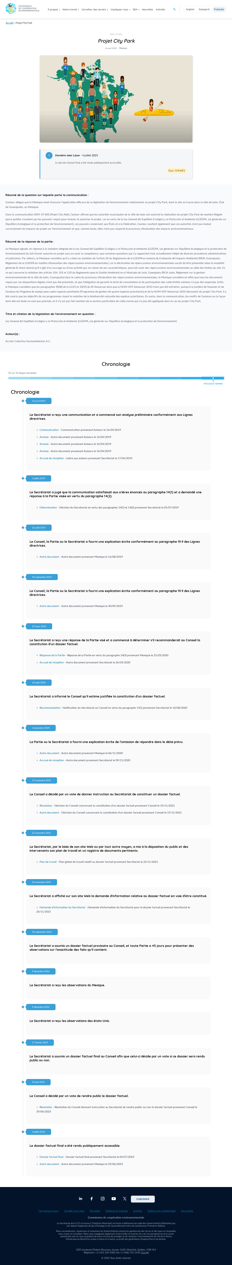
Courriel (145, 1252)
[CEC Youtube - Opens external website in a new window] (113, 1199)
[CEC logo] (22, 9)
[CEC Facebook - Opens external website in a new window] (91, 1199)
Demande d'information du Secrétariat (62, 907)
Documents (187, 1211)
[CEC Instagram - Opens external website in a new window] (102, 1199)
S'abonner (142, 1199)
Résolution (46, 805)
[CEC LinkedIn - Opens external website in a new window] (80, 1199)
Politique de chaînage (116, 1211)
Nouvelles (147, 9)
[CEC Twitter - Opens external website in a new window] (124, 1199)
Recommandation (50, 707)
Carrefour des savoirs (94, 9)
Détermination (48, 507)
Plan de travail (48, 861)
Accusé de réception (52, 458)
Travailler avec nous (74, 1211)
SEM (135, 9)
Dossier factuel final (51, 1156)
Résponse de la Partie (52, 655)
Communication (49, 429)
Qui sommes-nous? (49, 1211)
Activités (160, 9)
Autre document (49, 556)
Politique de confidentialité (162, 1211)
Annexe (44, 437)
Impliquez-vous (119, 9)
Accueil (9, 22)
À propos (53, 9)
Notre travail (70, 9)
